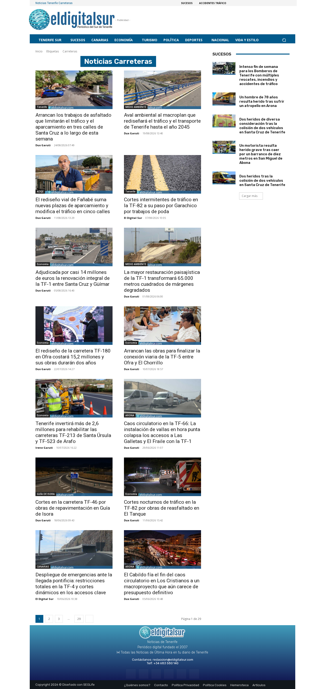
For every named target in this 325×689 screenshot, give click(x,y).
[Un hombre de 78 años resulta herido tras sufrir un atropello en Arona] (224, 98)
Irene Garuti (44, 447)
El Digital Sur (133, 218)
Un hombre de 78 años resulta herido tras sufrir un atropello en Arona (261, 101)
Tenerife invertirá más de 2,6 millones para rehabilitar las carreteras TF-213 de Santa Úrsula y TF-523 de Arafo (73, 432)
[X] (181, 674)
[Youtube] (194, 674)
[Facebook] (130, 674)
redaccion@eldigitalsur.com (173, 659)
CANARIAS (43, 566)
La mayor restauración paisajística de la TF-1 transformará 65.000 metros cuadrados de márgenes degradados (162, 281)
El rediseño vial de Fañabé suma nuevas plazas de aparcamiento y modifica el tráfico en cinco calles (72, 205)
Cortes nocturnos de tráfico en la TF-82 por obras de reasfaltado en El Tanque (161, 508)
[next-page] (89, 619)
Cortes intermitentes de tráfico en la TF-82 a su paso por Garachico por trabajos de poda (161, 205)
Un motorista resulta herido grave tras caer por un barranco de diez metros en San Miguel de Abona (260, 154)
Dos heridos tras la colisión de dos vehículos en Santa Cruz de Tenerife (262, 180)
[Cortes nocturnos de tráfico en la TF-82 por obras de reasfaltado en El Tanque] (162, 477)
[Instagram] (143, 674)
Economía (43, 264)
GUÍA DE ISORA (46, 494)
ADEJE (40, 191)
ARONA (129, 415)
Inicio (39, 51)
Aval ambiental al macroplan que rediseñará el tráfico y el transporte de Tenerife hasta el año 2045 (162, 121)
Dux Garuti (43, 145)
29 (79, 619)
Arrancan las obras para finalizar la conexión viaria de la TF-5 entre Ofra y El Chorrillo (162, 357)
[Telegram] (156, 674)
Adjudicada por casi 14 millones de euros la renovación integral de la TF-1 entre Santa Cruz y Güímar (72, 278)
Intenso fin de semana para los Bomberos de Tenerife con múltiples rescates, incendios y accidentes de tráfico (259, 75)
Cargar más (249, 196)
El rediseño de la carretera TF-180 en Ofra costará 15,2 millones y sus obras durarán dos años (73, 357)
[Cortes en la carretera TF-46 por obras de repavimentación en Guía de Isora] (74, 477)
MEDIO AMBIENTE (135, 107)
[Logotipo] (72, 20)
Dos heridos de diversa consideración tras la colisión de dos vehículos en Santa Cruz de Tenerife (262, 125)
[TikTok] (168, 674)
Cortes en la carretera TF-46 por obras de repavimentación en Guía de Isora (72, 508)
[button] (284, 39)
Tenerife (42, 107)
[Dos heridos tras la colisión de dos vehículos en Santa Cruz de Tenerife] (224, 177)
